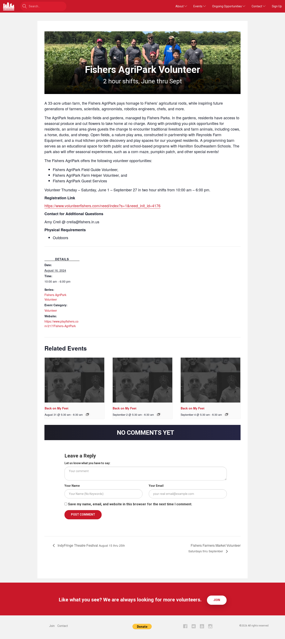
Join (216, 600)
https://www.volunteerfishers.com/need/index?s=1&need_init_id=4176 (102, 205)
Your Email (156, 485)
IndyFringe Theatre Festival (91, 545)
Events (198, 6)
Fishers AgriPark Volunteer (55, 297)
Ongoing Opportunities (227, 6)
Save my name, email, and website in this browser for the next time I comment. (130, 504)
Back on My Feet (56, 408)
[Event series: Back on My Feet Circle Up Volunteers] (87, 414)
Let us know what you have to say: (87, 463)
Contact (257, 6)
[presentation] (74, 380)
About (179, 6)
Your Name (72, 485)
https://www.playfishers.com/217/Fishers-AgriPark (61, 323)
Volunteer (50, 310)
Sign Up (277, 6)
